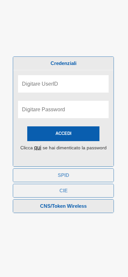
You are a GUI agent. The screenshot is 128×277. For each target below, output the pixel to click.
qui (37, 147)
